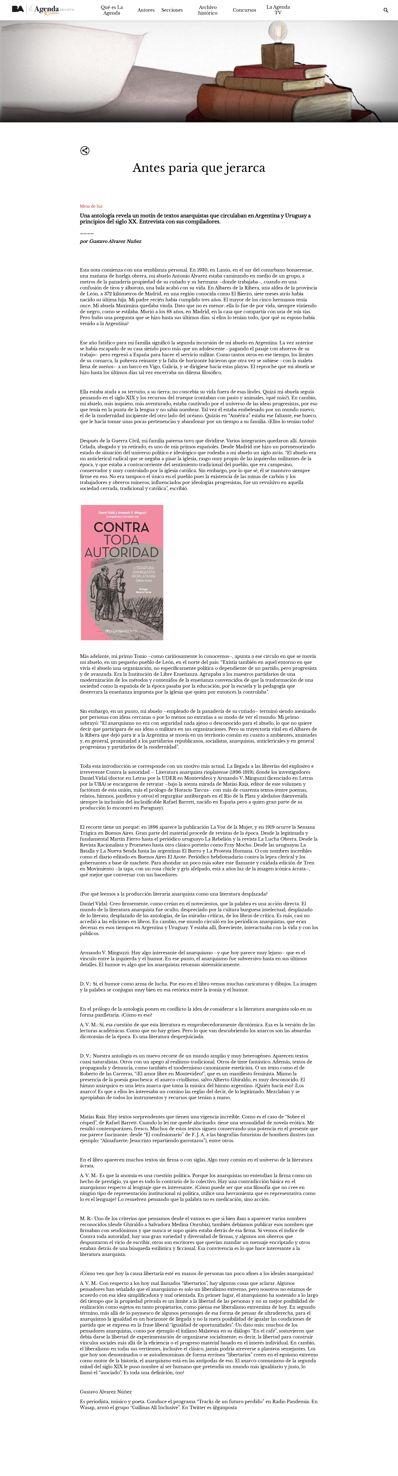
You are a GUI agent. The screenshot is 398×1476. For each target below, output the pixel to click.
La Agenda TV (278, 9)
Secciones (172, 10)
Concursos (244, 10)
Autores (146, 10)
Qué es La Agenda (112, 10)
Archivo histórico (207, 10)
